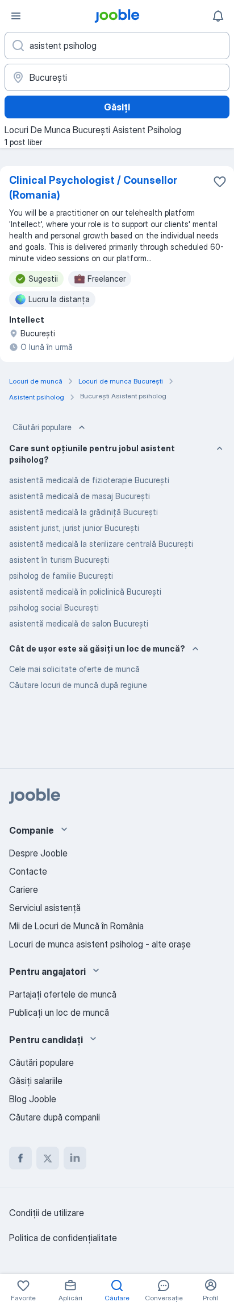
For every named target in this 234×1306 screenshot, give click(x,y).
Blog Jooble (32, 1099)
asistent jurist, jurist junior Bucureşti (74, 528)
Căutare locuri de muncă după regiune (78, 685)
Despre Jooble (38, 853)
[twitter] (47, 1158)
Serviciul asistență (45, 907)
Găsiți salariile (35, 1080)
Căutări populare (42, 427)
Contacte (28, 871)
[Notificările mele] (218, 16)
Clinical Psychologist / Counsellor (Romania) (93, 187)
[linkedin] (75, 1158)
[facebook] (20, 1158)
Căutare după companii (54, 1117)
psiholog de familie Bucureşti (61, 575)
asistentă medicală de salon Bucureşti (78, 623)
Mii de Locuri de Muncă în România (76, 926)
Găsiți (117, 107)
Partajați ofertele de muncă (62, 994)
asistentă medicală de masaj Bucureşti (79, 496)
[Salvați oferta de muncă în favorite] (220, 181)
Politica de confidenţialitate (63, 1237)
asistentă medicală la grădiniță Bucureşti (83, 512)
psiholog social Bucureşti (54, 607)
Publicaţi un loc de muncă (59, 1012)
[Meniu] (16, 16)
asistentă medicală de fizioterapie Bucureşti (89, 480)
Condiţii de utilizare (46, 1212)
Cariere (23, 889)
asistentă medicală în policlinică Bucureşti (85, 591)
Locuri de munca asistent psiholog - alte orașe (100, 944)
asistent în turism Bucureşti (59, 560)
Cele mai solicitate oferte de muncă (74, 669)
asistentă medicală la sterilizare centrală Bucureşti (101, 544)
